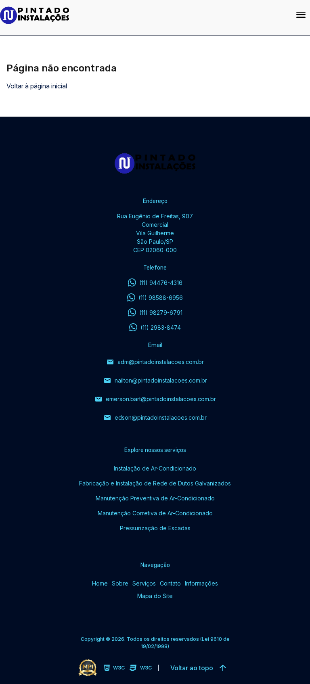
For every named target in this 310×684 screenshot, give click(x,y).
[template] (142, 15)
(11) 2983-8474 (160, 327)
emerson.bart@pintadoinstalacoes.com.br (155, 399)
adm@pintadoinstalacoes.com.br (155, 362)
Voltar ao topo (199, 668)
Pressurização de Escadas (155, 528)
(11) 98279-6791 (160, 312)
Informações (201, 583)
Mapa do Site (155, 595)
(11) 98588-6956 (160, 297)
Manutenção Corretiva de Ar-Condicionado (155, 513)
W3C (119, 668)
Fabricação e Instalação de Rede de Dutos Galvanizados (155, 483)
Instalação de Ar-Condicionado (155, 468)
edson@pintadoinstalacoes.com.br (155, 418)
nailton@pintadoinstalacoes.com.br (155, 380)
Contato (170, 583)
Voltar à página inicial (36, 86)
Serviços (144, 583)
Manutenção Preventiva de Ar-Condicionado (155, 498)
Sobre (120, 583)
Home (100, 583)
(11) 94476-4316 (160, 282)
